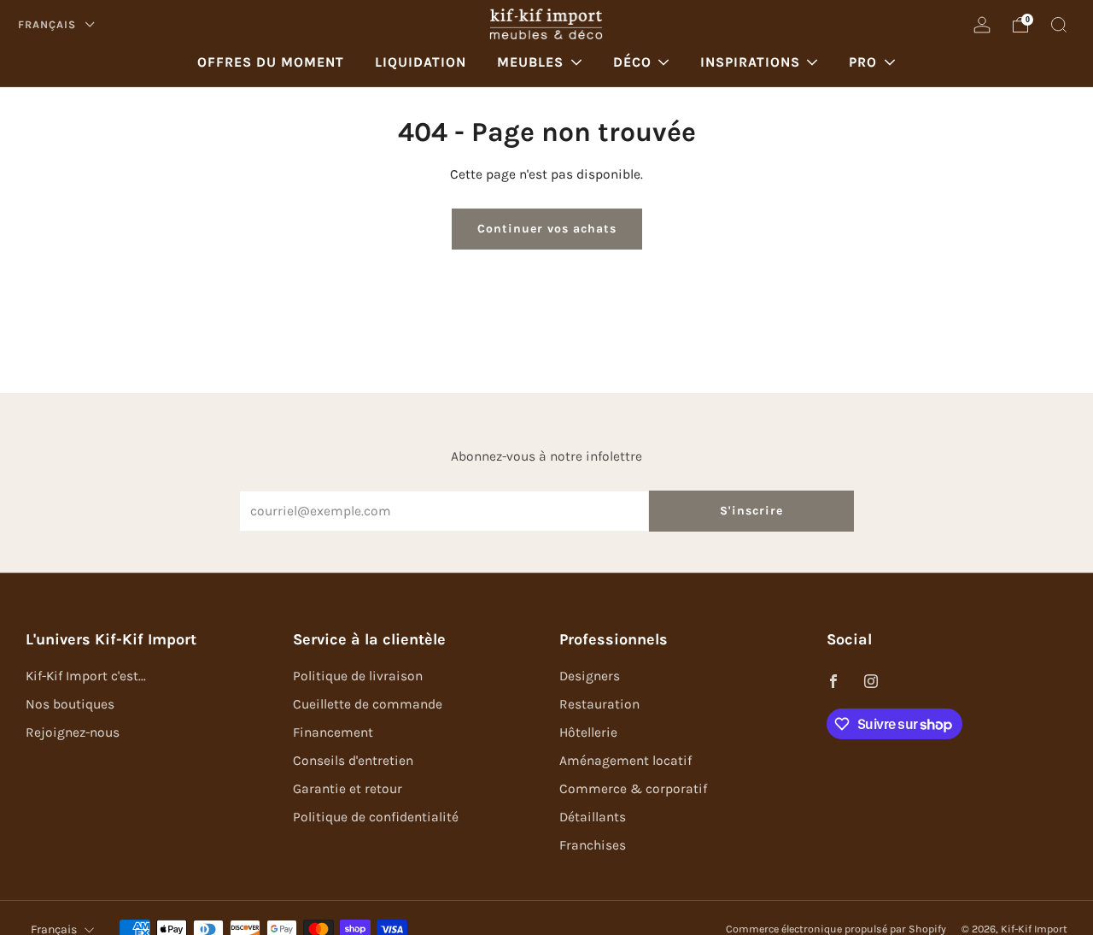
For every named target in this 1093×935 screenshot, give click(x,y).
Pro (863, 62)
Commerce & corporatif (633, 789)
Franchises (592, 845)
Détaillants (592, 817)
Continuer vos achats (547, 228)
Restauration (599, 704)
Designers (589, 676)
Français (48, 24)
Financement (333, 732)
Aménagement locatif (625, 760)
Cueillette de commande (367, 704)
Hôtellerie (588, 732)
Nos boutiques (70, 704)
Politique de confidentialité (376, 817)
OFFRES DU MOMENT (270, 62)
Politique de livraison (358, 676)
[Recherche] (1058, 24)
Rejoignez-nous (73, 732)
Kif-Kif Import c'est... (86, 676)
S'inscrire (751, 510)
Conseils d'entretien (353, 760)
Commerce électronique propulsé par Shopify (836, 929)
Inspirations (750, 62)
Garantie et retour (347, 789)
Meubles (530, 62)
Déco (632, 62)
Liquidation (420, 62)
